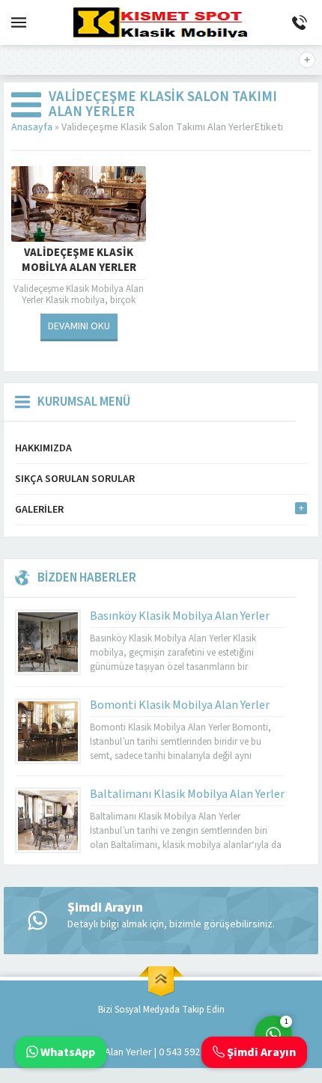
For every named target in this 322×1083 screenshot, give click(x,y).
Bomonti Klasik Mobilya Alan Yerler (180, 705)
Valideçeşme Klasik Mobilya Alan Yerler (79, 260)
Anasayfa (31, 127)
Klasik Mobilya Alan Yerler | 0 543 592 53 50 (132, 1052)
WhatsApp (66, 1052)
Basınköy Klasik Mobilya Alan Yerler (180, 616)
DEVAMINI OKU (79, 326)
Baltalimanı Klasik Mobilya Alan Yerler (187, 794)
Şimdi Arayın (260, 1052)
